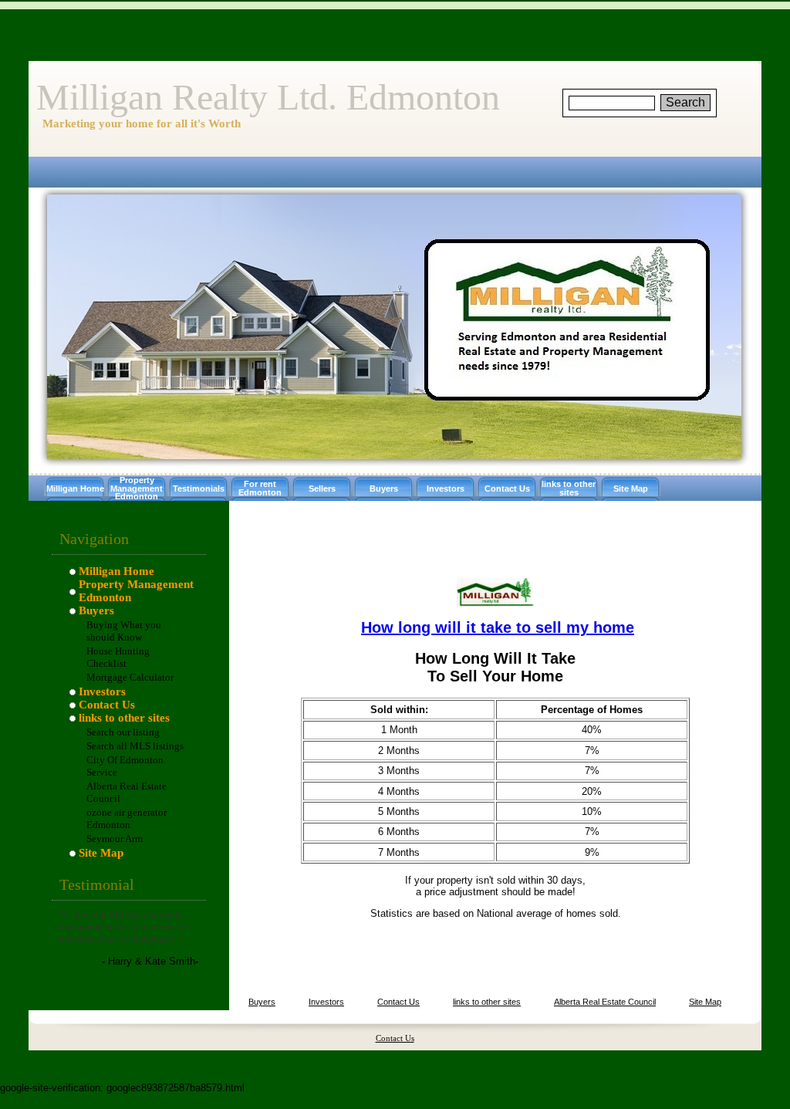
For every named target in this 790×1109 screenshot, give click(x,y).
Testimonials (199, 489)
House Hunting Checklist (118, 657)
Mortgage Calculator (130, 677)
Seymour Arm (114, 838)
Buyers (384, 489)
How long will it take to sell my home (497, 627)
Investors (445, 489)
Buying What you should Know (123, 631)
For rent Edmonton (260, 488)
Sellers (322, 489)
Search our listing (123, 732)
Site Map (630, 489)
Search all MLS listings (135, 746)
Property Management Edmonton (136, 488)
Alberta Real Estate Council (605, 1001)
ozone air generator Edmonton (126, 818)
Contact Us (507, 489)
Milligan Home (75, 489)
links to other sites (569, 488)
